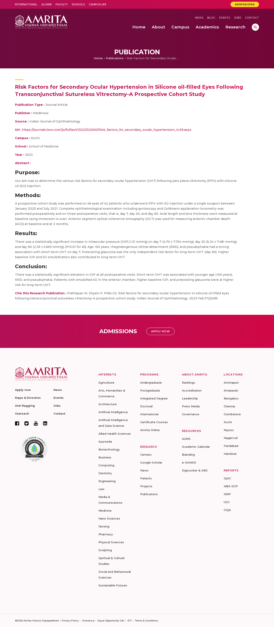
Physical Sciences (111, 542)
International (26, 4)
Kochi (228, 422)
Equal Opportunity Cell (111, 620)
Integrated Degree (154, 398)
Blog (211, 17)
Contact (252, 17)
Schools (78, 4)
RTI (129, 620)
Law (101, 489)
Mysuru (229, 430)
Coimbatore (232, 414)
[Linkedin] (45, 423)
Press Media (191, 406)
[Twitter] (26, 423)
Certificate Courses (154, 422)
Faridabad (231, 445)
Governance (190, 414)
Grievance (88, 620)
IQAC (227, 478)
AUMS (186, 438)
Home (98, 58)
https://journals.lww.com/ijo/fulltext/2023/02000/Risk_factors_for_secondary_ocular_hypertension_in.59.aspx (106, 130)
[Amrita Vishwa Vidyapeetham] (41, 21)
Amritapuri (231, 382)
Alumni (46, 4)
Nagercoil (231, 438)
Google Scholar (151, 462)
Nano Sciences (109, 518)
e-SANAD (189, 462)
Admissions (245, 4)
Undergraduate (151, 382)
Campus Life (97, 4)
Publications (115, 58)
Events (224, 17)
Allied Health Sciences (114, 433)
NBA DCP (231, 486)
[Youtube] (36, 423)
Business (104, 457)
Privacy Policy (70, 620)
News (199, 17)
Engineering (107, 481)
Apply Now (160, 331)
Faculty (62, 4)
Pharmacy (105, 534)
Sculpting (105, 550)
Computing (106, 465)
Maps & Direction (28, 397)
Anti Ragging (25, 405)
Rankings (188, 382)
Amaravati (231, 390)
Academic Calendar (196, 446)
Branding (188, 454)
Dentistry (105, 473)
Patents (146, 478)
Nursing (103, 526)
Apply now (23, 390)
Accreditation (192, 390)
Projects (146, 486)
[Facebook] (17, 423)
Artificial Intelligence (113, 412)
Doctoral (146, 406)
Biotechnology (109, 449)
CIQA (227, 510)
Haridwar (230, 453)
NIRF (227, 494)
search (255, 27)
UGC (227, 502)
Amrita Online (150, 430)
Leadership (190, 398)
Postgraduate (150, 390)
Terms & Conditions (146, 620)
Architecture (107, 404)
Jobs (237, 17)
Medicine (105, 510)
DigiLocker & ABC (195, 470)
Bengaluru (231, 398)
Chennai (229, 406)
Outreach (22, 413)
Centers (146, 454)
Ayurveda (105, 441)
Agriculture (106, 382)
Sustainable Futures (112, 585)
